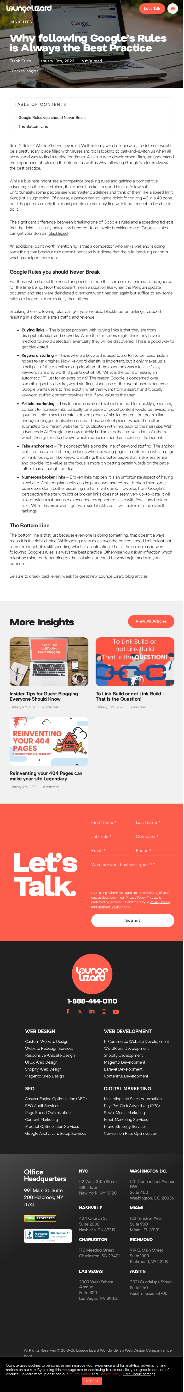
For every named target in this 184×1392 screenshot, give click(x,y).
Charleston (93, 1243)
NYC (83, 1174)
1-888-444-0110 (90, 1004)
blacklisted (67, 233)
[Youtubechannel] (114, 1014)
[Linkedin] (90, 1014)
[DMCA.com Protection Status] (40, 1223)
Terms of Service (109, 910)
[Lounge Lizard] (29, 9)
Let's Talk (148, 8)
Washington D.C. (146, 1174)
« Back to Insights (24, 71)
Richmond (139, 1243)
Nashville (90, 1211)
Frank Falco (20, 61)
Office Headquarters (45, 1178)
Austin (136, 1274)
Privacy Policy (136, 901)
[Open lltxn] (169, 8)
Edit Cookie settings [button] (139, 1374)
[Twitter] (78, 1014)
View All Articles (147, 626)
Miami (134, 1211)
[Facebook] (66, 1014)
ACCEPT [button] (90, 1381)
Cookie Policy (110, 1374)
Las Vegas (91, 1274)
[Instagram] (102, 1014)
